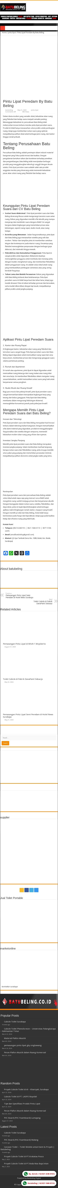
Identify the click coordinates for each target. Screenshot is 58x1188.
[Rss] (22, 890)
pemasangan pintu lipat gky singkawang (23, 1045)
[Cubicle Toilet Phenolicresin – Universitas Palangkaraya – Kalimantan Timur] (2, 1029)
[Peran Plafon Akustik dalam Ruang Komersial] (2, 1052)
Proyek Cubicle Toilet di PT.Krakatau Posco (24, 1156)
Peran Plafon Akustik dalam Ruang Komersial (25, 1052)
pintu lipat (12, 32)
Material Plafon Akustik (15, 1038)
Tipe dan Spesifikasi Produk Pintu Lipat (22, 1103)
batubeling (9, 110)
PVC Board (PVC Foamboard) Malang (21, 1140)
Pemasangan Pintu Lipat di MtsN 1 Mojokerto (24, 644)
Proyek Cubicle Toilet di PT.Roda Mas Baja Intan (26, 1163)
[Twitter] (31, 890)
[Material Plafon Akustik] (2, 1038)
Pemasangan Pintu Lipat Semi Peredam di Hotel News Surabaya (19, 596)
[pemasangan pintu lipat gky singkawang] (2, 1045)
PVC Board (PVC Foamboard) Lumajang (22, 1118)
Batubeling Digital (34, 1178)
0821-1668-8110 (33, 528)
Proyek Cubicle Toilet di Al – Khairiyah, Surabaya (26, 1089)
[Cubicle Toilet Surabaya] (2, 1021)
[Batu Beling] (29, 7)
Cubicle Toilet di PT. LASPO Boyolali (20, 1096)
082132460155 (19, 528)
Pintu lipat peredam (16, 167)
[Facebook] (26, 890)
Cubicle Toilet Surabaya (15, 1021)
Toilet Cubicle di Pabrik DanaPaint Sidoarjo (42, 602)
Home (4, 32)
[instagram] (36, 890)
